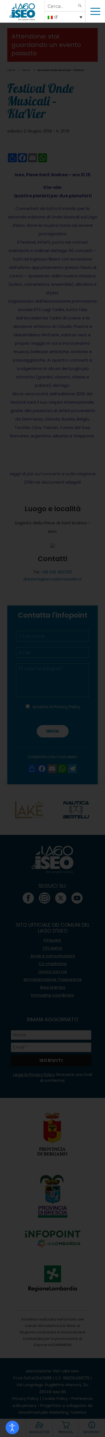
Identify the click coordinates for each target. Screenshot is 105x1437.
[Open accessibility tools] (12, 1427)
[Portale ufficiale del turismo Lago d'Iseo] (22, 11)
